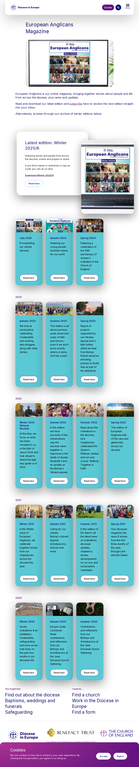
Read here (34, 183)
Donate (108, 7)
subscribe (76, 103)
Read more (29, 578)
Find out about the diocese (32, 694)
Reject (120, 756)
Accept (103, 756)
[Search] (118, 7)
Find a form (83, 712)
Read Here (59, 277)
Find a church (86, 694)
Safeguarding (19, 712)
